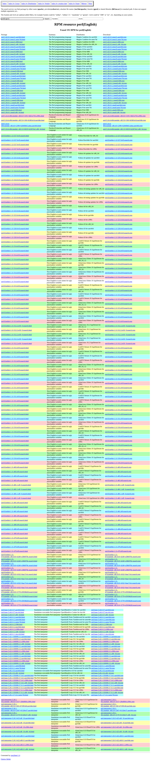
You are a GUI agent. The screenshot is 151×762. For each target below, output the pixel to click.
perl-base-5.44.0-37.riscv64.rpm (102, 612)
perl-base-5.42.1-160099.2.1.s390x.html (15, 641)
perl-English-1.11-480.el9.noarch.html (14, 520)
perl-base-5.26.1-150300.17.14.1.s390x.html (16, 680)
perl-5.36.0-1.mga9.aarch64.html (12, 105)
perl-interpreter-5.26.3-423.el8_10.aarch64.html (17, 718)
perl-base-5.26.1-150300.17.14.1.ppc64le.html (17, 678)
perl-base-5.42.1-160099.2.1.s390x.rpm (105, 641)
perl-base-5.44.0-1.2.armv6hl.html (13, 620)
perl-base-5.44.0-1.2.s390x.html (12, 629)
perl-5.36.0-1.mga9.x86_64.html (12, 112)
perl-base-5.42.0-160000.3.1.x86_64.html (15, 654)
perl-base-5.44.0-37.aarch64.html (12, 610)
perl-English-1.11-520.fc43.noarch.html (15, 224)
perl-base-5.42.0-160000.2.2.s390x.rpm (105, 661)
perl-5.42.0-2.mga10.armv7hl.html (13, 59)
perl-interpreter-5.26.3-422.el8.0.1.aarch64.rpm (117, 736)
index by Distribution (28, 4)
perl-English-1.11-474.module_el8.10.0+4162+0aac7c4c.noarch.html (19, 573)
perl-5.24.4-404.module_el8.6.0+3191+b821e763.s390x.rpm (124, 116)
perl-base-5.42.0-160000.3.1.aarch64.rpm (105, 646)
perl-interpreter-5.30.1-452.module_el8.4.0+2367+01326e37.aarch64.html (19, 709)
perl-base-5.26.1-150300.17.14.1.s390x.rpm (106, 680)
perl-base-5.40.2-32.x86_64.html (12, 673)
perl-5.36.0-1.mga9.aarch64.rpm (114, 105)
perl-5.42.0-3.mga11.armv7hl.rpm (115, 39)
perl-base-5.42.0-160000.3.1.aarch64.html (16, 646)
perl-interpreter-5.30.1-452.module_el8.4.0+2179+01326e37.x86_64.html (19, 714)
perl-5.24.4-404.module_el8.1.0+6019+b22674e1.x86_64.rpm (125, 129)
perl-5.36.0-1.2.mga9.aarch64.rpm (115, 86)
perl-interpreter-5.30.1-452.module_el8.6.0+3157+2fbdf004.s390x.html (18, 701)
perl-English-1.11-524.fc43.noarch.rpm (118, 171)
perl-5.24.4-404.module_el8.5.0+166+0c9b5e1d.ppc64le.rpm (124, 120)
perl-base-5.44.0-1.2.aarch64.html (13, 617)
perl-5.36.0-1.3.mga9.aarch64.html (13, 76)
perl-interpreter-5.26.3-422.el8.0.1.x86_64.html (17, 749)
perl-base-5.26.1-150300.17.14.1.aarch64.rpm (107, 675)
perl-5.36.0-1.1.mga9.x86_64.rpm (115, 103)
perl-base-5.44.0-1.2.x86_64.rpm (102, 632)
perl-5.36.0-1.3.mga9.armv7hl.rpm (115, 78)
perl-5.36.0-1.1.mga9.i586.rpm (113, 100)
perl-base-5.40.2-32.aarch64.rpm (102, 671)
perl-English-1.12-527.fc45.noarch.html (15, 136)
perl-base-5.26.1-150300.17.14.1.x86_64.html (17, 683)
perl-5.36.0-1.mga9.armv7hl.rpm (114, 108)
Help (90, 4)
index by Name (74, 4)
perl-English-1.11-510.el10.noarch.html (15, 427)
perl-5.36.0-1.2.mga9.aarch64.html (13, 86)
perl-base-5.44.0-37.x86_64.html (12, 615)
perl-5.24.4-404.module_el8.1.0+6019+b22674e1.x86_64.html (23, 129)
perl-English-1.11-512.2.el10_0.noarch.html (16, 326)
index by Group (14, 4)
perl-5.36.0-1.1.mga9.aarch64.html (13, 95)
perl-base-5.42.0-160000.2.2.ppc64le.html (16, 658)
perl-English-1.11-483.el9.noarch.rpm (118, 467)
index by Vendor (44, 4)
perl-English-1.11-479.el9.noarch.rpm (118, 538)
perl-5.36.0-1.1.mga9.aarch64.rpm (115, 95)
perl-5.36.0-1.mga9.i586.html (11, 110)
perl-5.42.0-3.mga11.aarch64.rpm (114, 37)
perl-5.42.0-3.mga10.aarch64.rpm (114, 47)
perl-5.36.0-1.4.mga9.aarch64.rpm (115, 66)
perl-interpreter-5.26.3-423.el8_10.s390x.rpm (116, 727)
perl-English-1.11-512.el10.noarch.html (15, 348)
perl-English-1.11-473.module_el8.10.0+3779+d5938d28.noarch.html (19, 591)
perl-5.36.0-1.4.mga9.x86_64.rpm (115, 73)
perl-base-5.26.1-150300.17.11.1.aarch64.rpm (107, 685)
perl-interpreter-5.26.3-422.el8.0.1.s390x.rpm (116, 745)
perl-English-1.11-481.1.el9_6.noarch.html (16, 485)
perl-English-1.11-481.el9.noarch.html (14, 503)
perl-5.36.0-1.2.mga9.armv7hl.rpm (115, 88)
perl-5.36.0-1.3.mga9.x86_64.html (13, 83)
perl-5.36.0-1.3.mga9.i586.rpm (113, 81)
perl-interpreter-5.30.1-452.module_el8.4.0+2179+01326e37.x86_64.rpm (118, 714)
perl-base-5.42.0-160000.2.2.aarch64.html (16, 656)
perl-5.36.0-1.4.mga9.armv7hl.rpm (115, 69)
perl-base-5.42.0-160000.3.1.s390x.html (15, 651)
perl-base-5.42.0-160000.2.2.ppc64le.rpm (105, 658)
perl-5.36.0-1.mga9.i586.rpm (113, 110)
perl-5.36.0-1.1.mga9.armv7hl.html (13, 98)
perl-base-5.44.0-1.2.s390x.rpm (102, 629)
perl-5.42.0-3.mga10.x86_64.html (13, 54)
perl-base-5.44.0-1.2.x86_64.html (13, 632)
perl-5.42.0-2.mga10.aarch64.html (13, 56)
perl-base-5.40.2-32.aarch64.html (12, 671)
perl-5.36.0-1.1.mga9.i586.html (12, 100)
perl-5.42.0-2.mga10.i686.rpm (113, 61)
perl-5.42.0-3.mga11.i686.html (11, 42)
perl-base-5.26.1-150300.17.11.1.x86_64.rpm (107, 692)
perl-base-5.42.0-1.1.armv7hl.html (13, 668)
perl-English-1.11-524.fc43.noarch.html (15, 171)
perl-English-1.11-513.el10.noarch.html (15, 286)
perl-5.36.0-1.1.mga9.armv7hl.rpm (115, 98)
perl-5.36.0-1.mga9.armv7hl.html (12, 108)
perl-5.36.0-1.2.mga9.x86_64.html (13, 93)
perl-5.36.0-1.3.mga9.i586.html (12, 81)
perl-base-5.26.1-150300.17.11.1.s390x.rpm (106, 690)
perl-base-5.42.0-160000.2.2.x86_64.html (15, 663)
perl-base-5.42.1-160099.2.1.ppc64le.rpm (105, 639)
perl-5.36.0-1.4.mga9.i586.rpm (113, 71)
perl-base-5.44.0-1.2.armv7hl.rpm (103, 622)
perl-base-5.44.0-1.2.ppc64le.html (13, 627)
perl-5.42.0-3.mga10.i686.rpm (113, 52)
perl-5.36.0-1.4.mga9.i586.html (12, 71)
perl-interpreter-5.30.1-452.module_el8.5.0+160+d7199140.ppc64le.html (18, 705)
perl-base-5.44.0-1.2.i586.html (11, 624)
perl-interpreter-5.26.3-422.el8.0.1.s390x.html (17, 745)
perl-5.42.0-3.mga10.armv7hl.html (13, 49)
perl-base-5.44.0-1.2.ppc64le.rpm (102, 627)
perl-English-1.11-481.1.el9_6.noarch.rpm (119, 485)
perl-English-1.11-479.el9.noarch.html (14, 538)
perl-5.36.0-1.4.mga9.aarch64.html (13, 66)
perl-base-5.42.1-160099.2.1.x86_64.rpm (105, 644)
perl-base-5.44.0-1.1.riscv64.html (12, 634)
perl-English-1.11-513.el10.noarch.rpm (118, 286)
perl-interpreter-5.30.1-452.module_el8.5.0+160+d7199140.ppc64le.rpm (118, 705)
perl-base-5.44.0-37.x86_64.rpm (102, 615)
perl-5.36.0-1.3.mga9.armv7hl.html (13, 78)
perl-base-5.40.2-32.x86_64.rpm (102, 673)
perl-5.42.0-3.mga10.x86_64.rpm (114, 54)
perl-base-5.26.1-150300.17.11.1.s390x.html (16, 690)
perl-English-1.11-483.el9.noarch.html (14, 467)
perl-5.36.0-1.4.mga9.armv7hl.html (13, 69)
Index (5, 4)
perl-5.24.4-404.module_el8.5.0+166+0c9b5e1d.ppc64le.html (22, 120)
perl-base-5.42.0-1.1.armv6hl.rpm (103, 666)
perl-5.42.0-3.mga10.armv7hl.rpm (115, 49)
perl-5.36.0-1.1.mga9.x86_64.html (13, 103)
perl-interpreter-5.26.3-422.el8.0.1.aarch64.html (17, 736)
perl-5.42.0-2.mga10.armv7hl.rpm (115, 59)
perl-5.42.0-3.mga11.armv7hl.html (13, 39)
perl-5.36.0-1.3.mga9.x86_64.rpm (115, 83)
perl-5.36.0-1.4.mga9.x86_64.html (13, 73)
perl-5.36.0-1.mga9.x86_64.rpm (114, 112)
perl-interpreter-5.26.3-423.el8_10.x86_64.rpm (117, 731)
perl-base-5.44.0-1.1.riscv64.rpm (102, 634)
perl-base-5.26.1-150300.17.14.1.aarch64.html (17, 675)
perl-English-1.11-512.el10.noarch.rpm (118, 348)
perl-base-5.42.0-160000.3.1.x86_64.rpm (105, 654)
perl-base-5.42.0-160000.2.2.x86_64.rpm (105, 663)
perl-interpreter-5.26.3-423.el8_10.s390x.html (17, 727)
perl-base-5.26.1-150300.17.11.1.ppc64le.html (17, 688)
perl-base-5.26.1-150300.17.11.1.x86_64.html (17, 692)
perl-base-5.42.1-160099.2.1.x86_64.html (15, 644)
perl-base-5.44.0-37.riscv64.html (12, 612)
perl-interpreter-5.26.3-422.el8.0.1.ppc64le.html (17, 740)
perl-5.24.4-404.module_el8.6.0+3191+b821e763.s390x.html (22, 116)
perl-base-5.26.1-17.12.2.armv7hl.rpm (104, 695)
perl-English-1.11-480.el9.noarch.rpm (118, 520)
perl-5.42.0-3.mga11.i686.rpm (113, 42)
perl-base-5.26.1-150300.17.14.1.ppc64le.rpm (107, 678)
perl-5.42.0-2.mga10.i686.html (12, 61)
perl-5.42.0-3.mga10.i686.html (12, 52)
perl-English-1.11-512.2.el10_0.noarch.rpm (120, 326)
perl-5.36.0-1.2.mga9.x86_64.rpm (115, 93)
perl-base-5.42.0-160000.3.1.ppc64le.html (16, 649)
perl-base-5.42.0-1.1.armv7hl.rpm (103, 668)
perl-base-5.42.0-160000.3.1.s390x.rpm (105, 651)
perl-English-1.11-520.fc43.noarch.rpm (118, 224)
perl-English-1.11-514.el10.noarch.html (15, 242)
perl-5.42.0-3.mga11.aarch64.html (13, 37)
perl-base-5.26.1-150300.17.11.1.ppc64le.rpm (107, 688)
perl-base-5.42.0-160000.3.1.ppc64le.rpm (105, 649)
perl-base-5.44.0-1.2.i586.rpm (101, 624)
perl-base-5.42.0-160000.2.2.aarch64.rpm (105, 656)
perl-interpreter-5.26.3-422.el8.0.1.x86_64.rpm (117, 749)
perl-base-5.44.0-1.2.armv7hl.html (13, 622)
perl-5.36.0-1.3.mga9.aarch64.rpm (115, 76)
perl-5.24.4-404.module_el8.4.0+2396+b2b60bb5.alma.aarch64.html (21, 125)
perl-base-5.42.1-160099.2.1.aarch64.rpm (105, 637)
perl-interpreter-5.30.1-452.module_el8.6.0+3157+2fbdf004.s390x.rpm (117, 701)
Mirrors (84, 4)
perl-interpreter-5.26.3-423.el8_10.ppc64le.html (17, 723)
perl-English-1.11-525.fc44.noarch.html (15, 153)
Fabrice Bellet (6, 759)
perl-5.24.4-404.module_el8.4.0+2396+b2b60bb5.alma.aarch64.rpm (122, 125)
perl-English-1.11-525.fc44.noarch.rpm (118, 153)
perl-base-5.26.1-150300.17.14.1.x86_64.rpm (107, 683)
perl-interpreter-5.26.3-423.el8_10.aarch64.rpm (117, 718)
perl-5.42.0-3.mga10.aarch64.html (13, 47)
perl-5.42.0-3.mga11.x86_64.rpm (114, 44)
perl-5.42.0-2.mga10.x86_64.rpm (114, 64)
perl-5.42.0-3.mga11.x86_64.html (13, 44)
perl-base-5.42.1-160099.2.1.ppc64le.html (16, 639)
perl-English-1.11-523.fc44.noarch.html (15, 189)
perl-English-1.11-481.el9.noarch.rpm (118, 503)
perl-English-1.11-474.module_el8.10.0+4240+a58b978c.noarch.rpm (123, 556)
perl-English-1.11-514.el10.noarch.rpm (118, 242)
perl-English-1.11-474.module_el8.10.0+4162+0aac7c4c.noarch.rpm (122, 573)
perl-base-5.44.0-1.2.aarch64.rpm (102, 617)
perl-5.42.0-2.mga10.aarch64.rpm (114, 56)
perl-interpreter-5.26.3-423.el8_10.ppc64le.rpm (117, 723)
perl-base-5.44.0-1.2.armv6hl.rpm (103, 620)
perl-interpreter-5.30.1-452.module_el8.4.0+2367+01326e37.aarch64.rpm (118, 709)
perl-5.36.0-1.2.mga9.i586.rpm (113, 90)
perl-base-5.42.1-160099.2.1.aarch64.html (16, 637)
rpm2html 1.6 (15, 755)
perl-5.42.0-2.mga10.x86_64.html (13, 64)
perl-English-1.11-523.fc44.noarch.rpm (118, 189)
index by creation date (59, 4)
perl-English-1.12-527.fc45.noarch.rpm (118, 136)
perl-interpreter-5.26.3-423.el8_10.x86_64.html (17, 731)
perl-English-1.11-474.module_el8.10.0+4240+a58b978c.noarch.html (19, 556)
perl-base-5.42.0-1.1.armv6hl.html (13, 666)
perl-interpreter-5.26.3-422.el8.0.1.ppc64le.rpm (117, 740)
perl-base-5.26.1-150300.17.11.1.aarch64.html (17, 685)
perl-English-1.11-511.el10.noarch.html (15, 388)
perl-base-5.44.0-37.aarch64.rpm (102, 610)
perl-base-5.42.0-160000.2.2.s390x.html (15, 661)
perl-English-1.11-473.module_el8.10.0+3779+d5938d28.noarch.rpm (123, 591)
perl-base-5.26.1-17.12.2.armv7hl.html (14, 695)
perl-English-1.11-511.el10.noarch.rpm (118, 388)
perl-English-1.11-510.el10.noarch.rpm (118, 427)
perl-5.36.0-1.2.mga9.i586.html (12, 90)
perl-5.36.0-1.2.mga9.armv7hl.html (13, 88)
